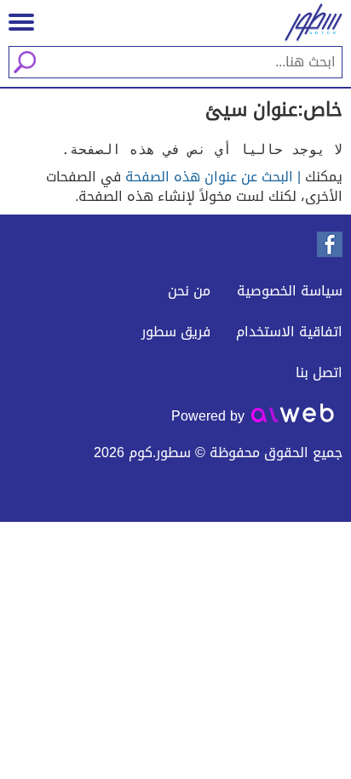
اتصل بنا (319, 372)
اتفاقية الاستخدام (289, 331)
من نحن (189, 291)
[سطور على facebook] (329, 244)
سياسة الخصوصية (289, 291)
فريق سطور (175, 331)
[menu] (21, 22)
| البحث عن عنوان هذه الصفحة (213, 176)
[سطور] (308, 22)
